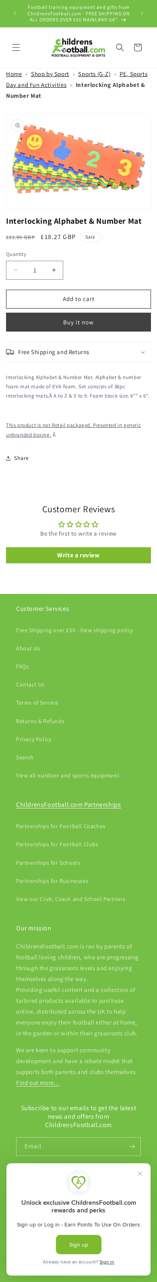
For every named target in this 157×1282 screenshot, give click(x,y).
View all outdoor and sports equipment (67, 775)
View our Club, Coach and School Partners (71, 899)
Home (14, 74)
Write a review (78, 555)
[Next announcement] (142, 13)
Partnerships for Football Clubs (57, 844)
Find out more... (38, 1082)
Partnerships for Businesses (52, 880)
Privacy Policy (33, 739)
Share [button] (21, 458)
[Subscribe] (131, 1146)
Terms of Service (37, 702)
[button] (16, 47)
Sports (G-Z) (94, 74)
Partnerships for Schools (48, 862)
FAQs (22, 666)
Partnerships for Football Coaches (60, 826)
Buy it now (78, 322)
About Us (28, 648)
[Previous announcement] (15, 13)
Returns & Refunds (40, 721)
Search (25, 757)
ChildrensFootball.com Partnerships (68, 804)
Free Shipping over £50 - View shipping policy (74, 630)
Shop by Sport (50, 74)
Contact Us (30, 684)
